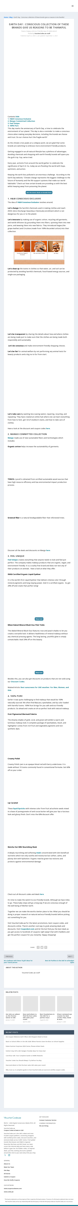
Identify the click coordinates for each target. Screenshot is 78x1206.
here (48, 428)
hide (17, 116)
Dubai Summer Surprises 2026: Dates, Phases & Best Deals (25, 1046)
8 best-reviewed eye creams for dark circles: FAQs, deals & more (64, 1016)
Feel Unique (13, 560)
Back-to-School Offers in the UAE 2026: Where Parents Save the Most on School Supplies (35, 1041)
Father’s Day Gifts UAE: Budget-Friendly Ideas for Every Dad (25, 1051)
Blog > (11, 17)
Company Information (47, 1123)
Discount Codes (17, 681)
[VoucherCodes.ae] (12, 1118)
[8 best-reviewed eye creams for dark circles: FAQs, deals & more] (64, 1003)
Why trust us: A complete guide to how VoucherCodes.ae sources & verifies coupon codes (35, 1070)
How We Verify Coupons (12, 1180)
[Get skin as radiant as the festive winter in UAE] (13, 1003)
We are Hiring (43, 1126)
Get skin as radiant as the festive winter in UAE (13, 1016)
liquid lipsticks (19, 808)
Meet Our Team (9, 1167)
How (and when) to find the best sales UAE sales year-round (30, 1016)
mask (38, 853)
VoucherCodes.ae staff (42, 33)
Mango (11, 438)
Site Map (7, 1170)
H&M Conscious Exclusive (28, 202)
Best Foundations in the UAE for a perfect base (47, 1016)
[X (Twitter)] (5, 1155)
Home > (6, 17)
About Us (7, 1164)
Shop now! (39, 619)
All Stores (7, 1174)
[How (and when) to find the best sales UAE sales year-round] (30, 1003)
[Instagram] (9, 1155)
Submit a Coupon (9, 1177)
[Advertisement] (39, 1092)
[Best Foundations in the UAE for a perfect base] (47, 1003)
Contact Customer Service (47, 1120)
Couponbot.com (27, 929)
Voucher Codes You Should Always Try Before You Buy (24, 1060)
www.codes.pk (9, 1192)
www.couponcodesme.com (13, 1188)
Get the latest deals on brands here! (39, 192)
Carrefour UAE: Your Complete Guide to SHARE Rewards (24, 1056)
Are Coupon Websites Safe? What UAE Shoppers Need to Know (26, 1037)
